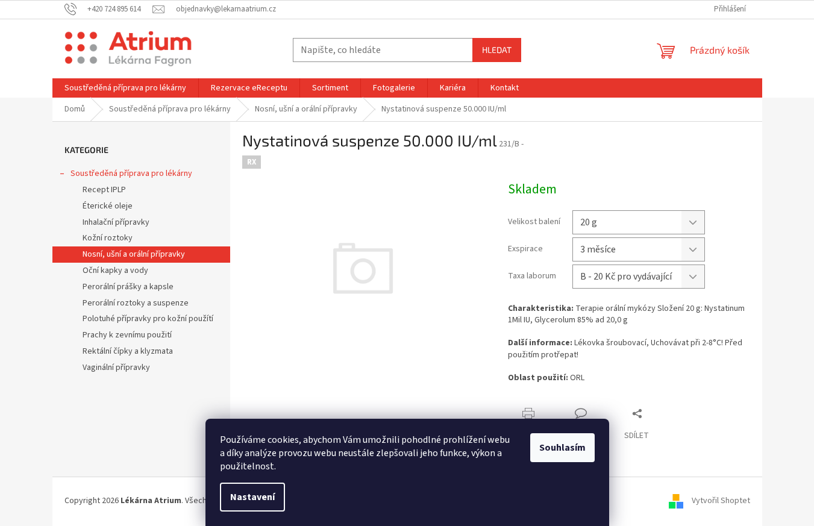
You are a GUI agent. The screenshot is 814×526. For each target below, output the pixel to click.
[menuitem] (125, 88)
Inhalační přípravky (116, 222)
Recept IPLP (104, 190)
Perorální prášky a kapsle (128, 287)
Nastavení (252, 497)
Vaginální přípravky (116, 368)
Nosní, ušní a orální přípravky (134, 254)
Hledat (497, 50)
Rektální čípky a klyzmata (128, 351)
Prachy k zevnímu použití (127, 335)
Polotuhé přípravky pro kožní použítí (148, 319)
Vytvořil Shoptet (721, 501)
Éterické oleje (108, 206)
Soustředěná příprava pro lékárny (131, 174)
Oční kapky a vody (115, 271)
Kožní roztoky (108, 238)
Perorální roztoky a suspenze (136, 303)
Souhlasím (562, 447)
